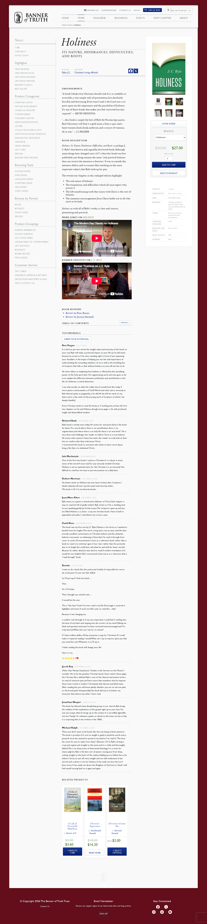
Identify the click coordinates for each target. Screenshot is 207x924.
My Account (22, 55)
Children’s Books (24, 118)
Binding (169, 131)
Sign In (137, 10)
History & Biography (26, 106)
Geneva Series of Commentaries (31, 242)
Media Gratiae (22, 145)
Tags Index (21, 187)
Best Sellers (21, 88)
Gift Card (20, 149)
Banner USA (92, 10)
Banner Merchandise (26, 157)
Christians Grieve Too (117, 824)
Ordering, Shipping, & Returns (31, 275)
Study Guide (21, 212)
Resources (121, 17)
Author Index (23, 171)
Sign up (103, 913)
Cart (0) (154, 10)
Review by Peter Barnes (77, 313)
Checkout (20, 51)
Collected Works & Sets (28, 130)
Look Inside (168, 123)
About (184, 17)
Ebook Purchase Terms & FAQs (31, 279)
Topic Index (21, 191)
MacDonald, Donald (95, 832)
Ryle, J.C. (66, 72)
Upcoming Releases (25, 77)
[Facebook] (130, 71)
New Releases (22, 69)
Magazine (99, 17)
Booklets (20, 249)
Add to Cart (73, 851)
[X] (136, 71)
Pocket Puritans (24, 234)
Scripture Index (23, 183)
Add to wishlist (168, 173)
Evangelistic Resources (27, 138)
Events (140, 17)
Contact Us (125, 10)
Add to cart (169, 164)
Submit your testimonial (76, 339)
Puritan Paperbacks (25, 230)
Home (64, 25)
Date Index (21, 175)
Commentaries (22, 114)
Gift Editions (22, 245)
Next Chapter (162, 17)
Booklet (19, 208)
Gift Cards (21, 271)
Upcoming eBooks (25, 81)
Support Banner (108, 10)
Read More (95, 852)
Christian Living (82, 72)
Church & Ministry (25, 110)
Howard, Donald (117, 832)
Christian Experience (95, 824)
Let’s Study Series (24, 238)
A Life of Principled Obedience (72, 826)
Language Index (24, 179)
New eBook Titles (24, 73)
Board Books (22, 253)
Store (70, 25)
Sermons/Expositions (26, 122)
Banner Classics (23, 85)
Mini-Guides (21, 257)
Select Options (117, 851)
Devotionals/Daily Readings (30, 134)
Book (18, 204)
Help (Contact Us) (25, 283)
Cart (17, 47)
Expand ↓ (125, 322)
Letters (19, 126)
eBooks (94, 72)
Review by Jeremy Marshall (80, 316)
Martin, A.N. (71, 833)
